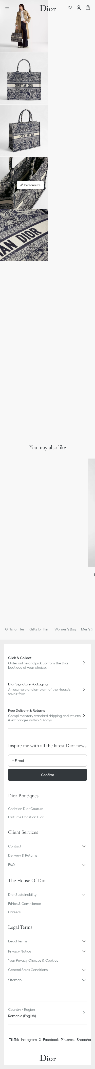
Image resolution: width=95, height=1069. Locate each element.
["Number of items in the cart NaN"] (88, 8)
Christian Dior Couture (25, 809)
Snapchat (84, 1040)
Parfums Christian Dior (26, 817)
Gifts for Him (39, 629)
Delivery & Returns (22, 855)
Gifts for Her (14, 629)
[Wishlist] (70, 8)
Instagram (29, 1040)
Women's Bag (65, 629)
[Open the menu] (8, 8)
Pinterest (68, 1040)
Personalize (32, 185)
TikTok (14, 1040)
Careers (14, 912)
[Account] (79, 8)
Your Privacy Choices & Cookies (33, 960)
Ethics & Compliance (24, 904)
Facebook (51, 1040)
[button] (24, 26)
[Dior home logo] (47, 8)
